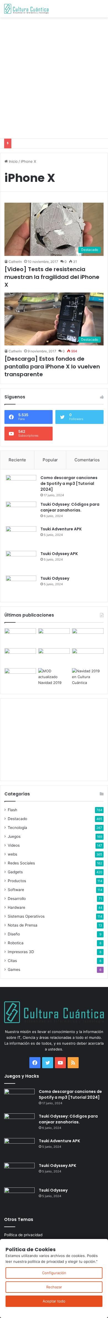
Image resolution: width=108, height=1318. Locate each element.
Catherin (15, 261)
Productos (17, 881)
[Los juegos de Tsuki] (20, 677)
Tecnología (17, 827)
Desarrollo (17, 898)
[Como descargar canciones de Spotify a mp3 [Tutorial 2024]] (21, 485)
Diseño (14, 934)
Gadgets (15, 872)
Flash (12, 810)
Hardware (16, 907)
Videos (14, 845)
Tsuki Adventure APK (61, 529)
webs (12, 854)
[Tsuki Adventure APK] (21, 536)
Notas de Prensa (22, 925)
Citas (12, 960)
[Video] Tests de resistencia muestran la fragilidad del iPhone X (51, 277)
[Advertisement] (54, 77)
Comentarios (87, 459)
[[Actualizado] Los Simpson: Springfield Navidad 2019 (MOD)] (54, 677)
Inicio (13, 161)
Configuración (54, 1273)
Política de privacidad (23, 1235)
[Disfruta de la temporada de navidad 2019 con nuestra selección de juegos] (88, 677)
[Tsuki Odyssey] (21, 586)
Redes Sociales (21, 863)
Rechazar (54, 1287)
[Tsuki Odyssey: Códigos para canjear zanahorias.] (21, 512)
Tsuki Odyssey (54, 578)
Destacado (17, 818)
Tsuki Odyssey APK (59, 553)
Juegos (14, 836)
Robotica (16, 943)
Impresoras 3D (21, 952)
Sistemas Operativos (26, 916)
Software (16, 889)
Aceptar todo (54, 1301)
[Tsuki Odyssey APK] (21, 561)
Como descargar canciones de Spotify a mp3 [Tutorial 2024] (68, 483)
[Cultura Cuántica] (26, 9)
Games (14, 969)
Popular (50, 459)
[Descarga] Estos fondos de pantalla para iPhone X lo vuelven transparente (52, 366)
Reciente (17, 459)
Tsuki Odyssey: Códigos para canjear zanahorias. (69, 507)
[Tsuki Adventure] (88, 637)
